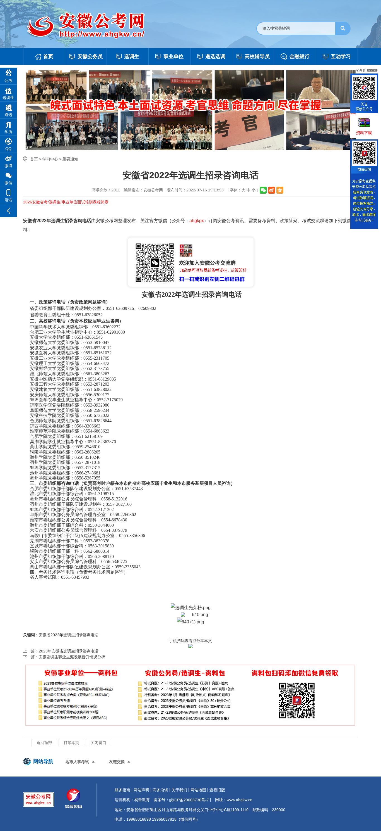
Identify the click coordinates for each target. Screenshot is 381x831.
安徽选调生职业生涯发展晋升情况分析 (72, 657)
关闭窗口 (98, 742)
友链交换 (117, 761)
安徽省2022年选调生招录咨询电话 (68, 635)
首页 (34, 159)
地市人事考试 (77, 761)
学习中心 (50, 159)
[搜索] (343, 28)
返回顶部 (44, 742)
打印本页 (71, 742)
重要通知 (70, 159)
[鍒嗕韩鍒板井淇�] (263, 190)
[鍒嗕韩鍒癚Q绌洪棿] (279, 190)
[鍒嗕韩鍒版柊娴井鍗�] (271, 190)
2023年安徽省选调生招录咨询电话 (68, 651)
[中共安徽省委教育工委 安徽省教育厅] (91, 25)
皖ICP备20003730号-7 (189, 800)
